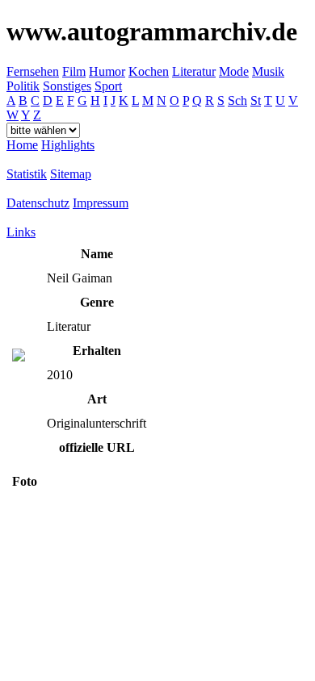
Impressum (100, 203)
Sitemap (70, 174)
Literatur (194, 71)
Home (22, 145)
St (255, 100)
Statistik (26, 174)
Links (21, 232)
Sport (108, 86)
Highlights (67, 145)
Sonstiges (67, 86)
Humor (107, 71)
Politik (23, 86)
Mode (234, 71)
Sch (237, 100)
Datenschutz (37, 203)
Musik (268, 71)
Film (74, 71)
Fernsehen (32, 71)
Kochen (148, 71)
